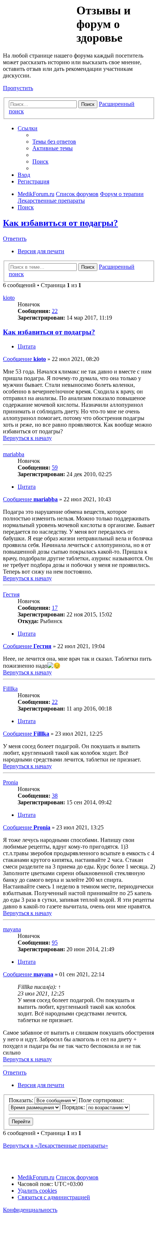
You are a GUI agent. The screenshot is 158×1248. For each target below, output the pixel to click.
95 (55, 942)
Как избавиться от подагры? (60, 223)
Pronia (10, 782)
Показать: (22, 1100)
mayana (12, 929)
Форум (39, 20)
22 (55, 311)
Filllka (10, 688)
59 (55, 467)
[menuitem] (54, 141)
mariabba (13, 454)
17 (55, 608)
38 (55, 796)
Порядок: (74, 1107)
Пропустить (18, 88)
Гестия (11, 594)
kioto (9, 298)
